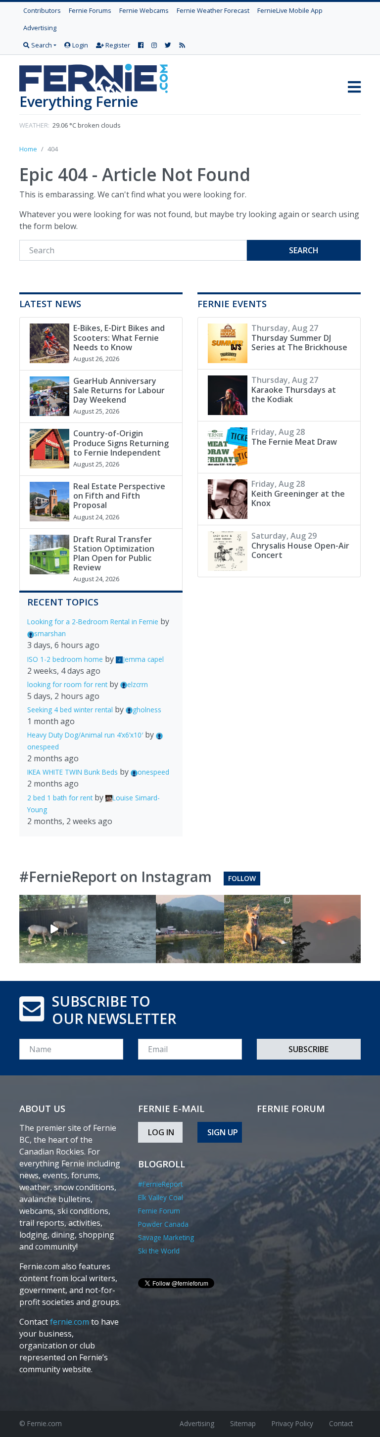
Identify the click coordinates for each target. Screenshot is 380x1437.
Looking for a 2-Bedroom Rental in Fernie (92, 621)
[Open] (53, 929)
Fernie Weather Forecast (213, 10)
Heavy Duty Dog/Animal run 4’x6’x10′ (85, 735)
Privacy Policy (292, 1423)
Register (117, 45)
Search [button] (41, 45)
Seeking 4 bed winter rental (70, 709)
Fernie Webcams (144, 10)
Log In (161, 1132)
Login (79, 45)
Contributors (42, 10)
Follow (242, 878)
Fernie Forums (90, 10)
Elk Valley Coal (160, 1197)
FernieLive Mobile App (290, 10)
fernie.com (69, 1321)
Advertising (39, 27)
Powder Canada (163, 1224)
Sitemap (243, 1423)
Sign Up (222, 1132)
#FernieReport (160, 1184)
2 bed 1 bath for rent (60, 797)
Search (304, 250)
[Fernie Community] (97, 76)
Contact (341, 1423)
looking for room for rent (67, 684)
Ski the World (159, 1250)
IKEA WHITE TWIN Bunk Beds (72, 772)
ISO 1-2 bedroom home (65, 659)
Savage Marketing (166, 1237)
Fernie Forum (159, 1210)
